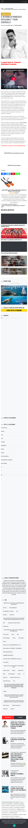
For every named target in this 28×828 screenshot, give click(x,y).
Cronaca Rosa (4, 427)
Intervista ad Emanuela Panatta (17, 774)
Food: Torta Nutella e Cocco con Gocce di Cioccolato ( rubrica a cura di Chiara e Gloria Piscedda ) (17, 757)
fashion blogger (6, 637)
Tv (16, 204)
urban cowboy (6, 705)
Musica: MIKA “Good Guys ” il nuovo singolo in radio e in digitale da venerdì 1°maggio (18, 725)
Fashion (2, 431)
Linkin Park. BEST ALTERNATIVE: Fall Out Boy (12, 658)
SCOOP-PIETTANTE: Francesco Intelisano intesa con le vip (14, 153)
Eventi (12, 634)
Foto (2, 434)
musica (13, 670)
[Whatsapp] (18, 173)
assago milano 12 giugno (8, 611)
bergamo (5, 614)
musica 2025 (20, 670)
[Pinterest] (13, 173)
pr (23, 673)
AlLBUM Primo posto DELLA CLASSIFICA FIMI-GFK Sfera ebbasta (14, 604)
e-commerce (6, 634)
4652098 (16, 193)
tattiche (5, 691)
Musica (6, 204)
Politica (2, 452)
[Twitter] (8, 173)
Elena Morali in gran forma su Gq (18, 740)
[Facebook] (3, 173)
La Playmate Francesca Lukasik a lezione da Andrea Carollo (13, 226)
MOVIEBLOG (3, 445)
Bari (17, 611)
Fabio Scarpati (21, 786)
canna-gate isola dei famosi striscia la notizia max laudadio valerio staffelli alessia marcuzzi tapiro (13, 619)
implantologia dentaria (7, 651)
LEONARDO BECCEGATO (8, 655)
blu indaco (12, 614)
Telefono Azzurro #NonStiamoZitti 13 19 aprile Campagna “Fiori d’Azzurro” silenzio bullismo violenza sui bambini (14, 696)
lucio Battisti (5, 662)
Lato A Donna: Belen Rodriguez (9, 253)
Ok (14, 825)
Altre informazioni (23, 194)
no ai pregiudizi (11, 673)
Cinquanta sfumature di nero (14, 622)
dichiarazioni (5, 626)
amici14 (5, 607)
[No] (26, 823)
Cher (4, 622)
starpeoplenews (18, 25)
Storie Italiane (4, 463)
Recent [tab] (21, 717)
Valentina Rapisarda (16, 705)
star (14, 680)
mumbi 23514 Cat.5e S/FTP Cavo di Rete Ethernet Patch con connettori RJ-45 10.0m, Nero (14, 190)
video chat (5, 708)
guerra (4, 641)
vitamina (12, 708)
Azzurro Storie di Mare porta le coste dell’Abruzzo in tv (18, 790)
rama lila (5, 677)
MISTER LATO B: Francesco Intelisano (14, 165)
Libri (2, 438)
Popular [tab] (8, 717)
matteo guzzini (6, 670)
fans (18, 634)
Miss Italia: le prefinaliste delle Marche (11, 239)
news (4, 673)
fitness (14, 637)
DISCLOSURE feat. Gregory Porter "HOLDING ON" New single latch (14, 630)
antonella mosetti (13, 607)
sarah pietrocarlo (6, 680)
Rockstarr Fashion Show (15, 677)
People (19, 673)
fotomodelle (21, 637)
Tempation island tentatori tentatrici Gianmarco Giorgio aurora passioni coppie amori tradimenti (14, 701)
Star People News (12, 204)
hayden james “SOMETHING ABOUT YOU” (12, 644)
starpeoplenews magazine (6, 459)
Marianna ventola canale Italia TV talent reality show (14, 666)
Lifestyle (3, 442)
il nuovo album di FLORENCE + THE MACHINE (12, 648)
